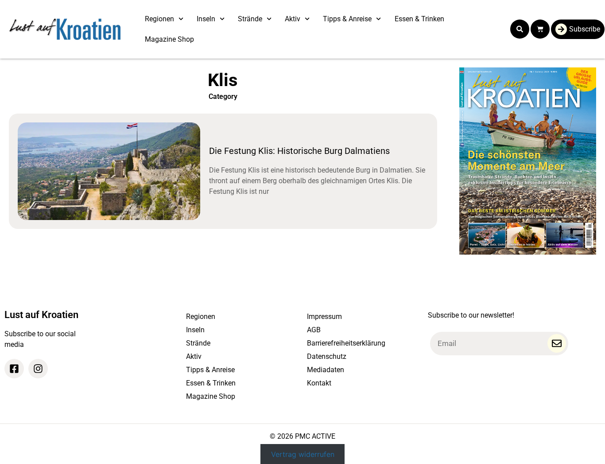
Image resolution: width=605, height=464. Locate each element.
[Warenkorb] (540, 29)
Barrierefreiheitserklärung (346, 343)
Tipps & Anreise (347, 19)
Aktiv (292, 19)
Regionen (159, 19)
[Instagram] (38, 368)
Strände (250, 19)
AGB (314, 330)
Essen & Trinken (419, 19)
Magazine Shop (169, 39)
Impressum (324, 316)
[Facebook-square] (14, 368)
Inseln (206, 19)
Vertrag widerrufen (302, 454)
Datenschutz (326, 356)
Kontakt (319, 383)
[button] (519, 29)
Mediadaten (325, 370)
